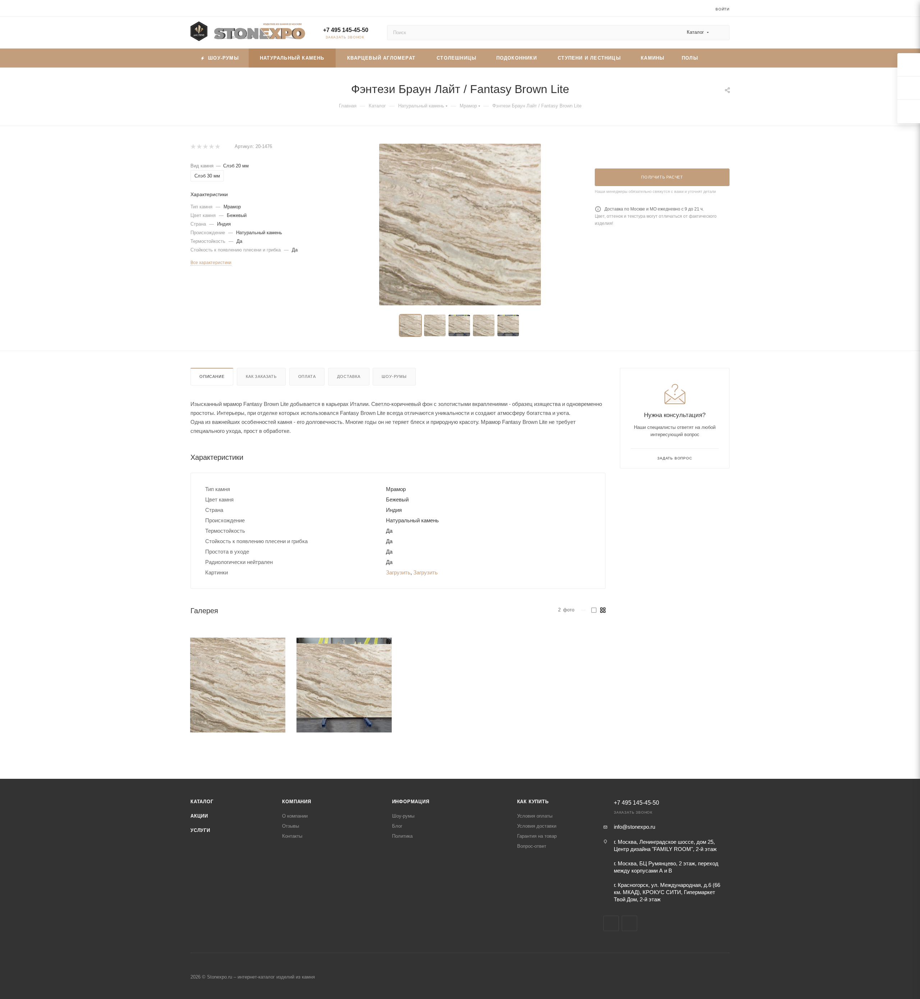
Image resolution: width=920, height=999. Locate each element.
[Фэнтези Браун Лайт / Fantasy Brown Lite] (237, 685)
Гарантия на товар (537, 836)
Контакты (292, 836)
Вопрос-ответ (531, 846)
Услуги (200, 830)
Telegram (611, 923)
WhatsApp (629, 923)
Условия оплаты (534, 816)
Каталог (201, 801)
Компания (296, 801)
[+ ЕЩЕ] (718, 58)
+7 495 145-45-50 (345, 30)
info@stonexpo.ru (634, 827)
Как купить (533, 801)
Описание (211, 376)
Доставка (348, 376)
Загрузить (398, 572)
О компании (295, 816)
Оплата (307, 376)
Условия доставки (536, 826)
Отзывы (290, 826)
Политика (402, 836)
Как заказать (261, 376)
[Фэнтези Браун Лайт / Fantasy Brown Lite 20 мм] (460, 224)
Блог (397, 826)
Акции (199, 816)
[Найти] (721, 32)
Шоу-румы (394, 376)
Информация (410, 801)
